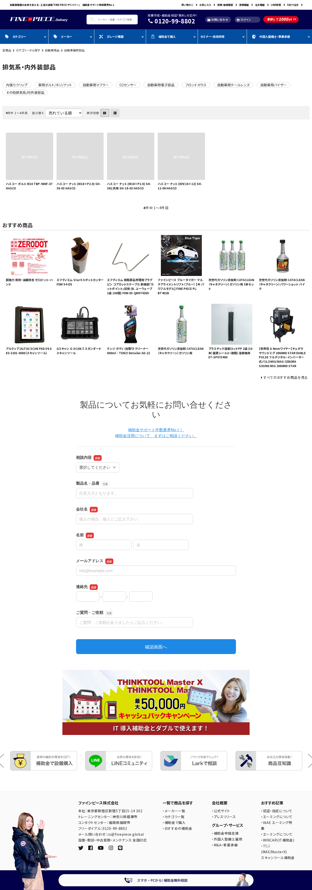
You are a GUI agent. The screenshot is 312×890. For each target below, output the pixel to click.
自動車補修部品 (74, 50)
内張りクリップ (17, 84)
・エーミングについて (277, 816)
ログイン (243, 20)
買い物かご (187, 5)
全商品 (6, 50)
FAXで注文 (293, 5)
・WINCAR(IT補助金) (277, 840)
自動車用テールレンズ (233, 84)
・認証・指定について (276, 810)
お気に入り (205, 5)
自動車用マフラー (96, 84)
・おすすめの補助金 (177, 828)
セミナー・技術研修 (212, 36)
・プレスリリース (224, 816)
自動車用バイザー (273, 84)
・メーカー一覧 (174, 810)
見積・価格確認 (225, 5)
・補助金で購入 (174, 822)
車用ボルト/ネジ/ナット (55, 84)
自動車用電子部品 (161, 84)
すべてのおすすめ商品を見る (285, 377)
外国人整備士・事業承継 (274, 36)
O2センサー (127, 84)
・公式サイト (221, 810)
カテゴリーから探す (28, 50)
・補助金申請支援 (225, 833)
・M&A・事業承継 (225, 844)
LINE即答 (276, 5)
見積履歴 (244, 5)
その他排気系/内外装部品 (25, 92)
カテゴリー (19, 36)
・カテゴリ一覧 (174, 816)
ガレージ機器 (115, 36)
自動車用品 (52, 50)
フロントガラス (195, 84)
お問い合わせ (217, 20)
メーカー (66, 36)
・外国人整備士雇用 (227, 839)
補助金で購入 (167, 36)
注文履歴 (260, 5)
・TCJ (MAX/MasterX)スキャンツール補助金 (278, 851)
